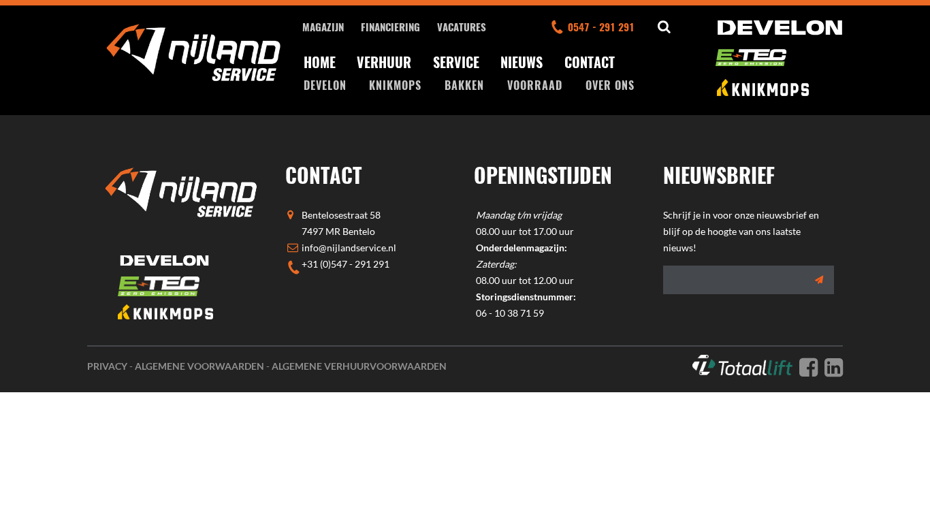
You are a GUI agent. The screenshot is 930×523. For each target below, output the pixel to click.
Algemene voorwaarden (199, 366)
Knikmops (395, 85)
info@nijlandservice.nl (349, 247)
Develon (325, 85)
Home (320, 62)
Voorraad (534, 85)
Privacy (107, 366)
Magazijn (323, 26)
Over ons (610, 85)
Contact (589, 62)
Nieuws (521, 62)
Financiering (390, 26)
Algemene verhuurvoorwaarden (359, 366)
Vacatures (461, 26)
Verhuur (384, 62)
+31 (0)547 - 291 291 (345, 264)
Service (456, 62)
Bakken (464, 85)
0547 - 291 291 (601, 26)
